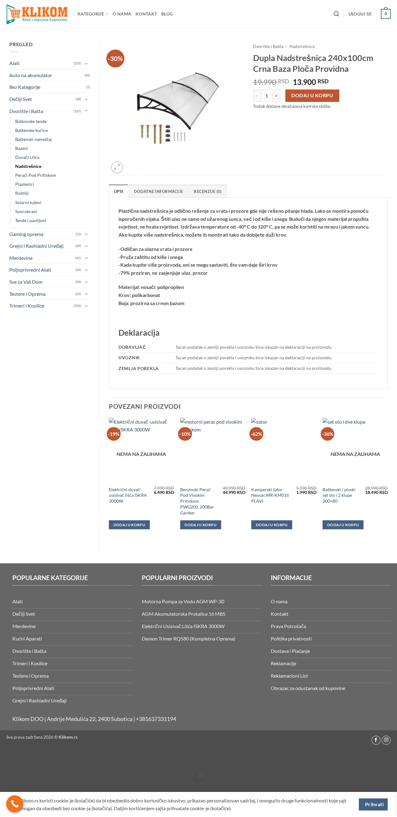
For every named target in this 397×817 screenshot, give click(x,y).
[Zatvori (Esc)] (60, 762)
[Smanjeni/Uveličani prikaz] (6, 762)
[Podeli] (42, 762)
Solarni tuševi (28, 202)
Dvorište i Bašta (26, 111)
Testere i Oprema (27, 294)
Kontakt (146, 13)
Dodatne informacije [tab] (158, 191)
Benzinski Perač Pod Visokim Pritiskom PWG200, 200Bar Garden (197, 501)
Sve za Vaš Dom (25, 282)
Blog (167, 13)
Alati (14, 63)
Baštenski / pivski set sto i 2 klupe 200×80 (339, 495)
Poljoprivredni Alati (30, 270)
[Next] (387, 479)
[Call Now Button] (14, 803)
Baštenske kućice (31, 130)
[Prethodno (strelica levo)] (6, 788)
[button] (360, 14)
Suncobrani (26, 211)
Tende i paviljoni (30, 220)
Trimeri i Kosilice (26, 305)
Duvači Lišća (27, 157)
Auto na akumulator (30, 75)
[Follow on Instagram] (386, 740)
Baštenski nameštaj (33, 139)
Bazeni (21, 148)
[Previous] (109, 479)
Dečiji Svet (20, 99)
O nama (122, 13)
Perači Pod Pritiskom (35, 175)
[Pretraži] (336, 14)
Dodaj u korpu (312, 95)
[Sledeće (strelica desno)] (24, 788)
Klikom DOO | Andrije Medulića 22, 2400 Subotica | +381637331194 (94, 719)
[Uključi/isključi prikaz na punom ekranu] (24, 762)
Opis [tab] (118, 191)
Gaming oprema (26, 234)
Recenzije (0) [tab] (207, 191)
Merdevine (21, 258)
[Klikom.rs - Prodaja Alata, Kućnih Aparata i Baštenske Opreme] (37, 14)
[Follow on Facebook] (376, 740)
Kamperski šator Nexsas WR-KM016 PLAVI (270, 495)
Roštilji (22, 193)
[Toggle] (86, 63)
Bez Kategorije (24, 87)
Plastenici (24, 184)
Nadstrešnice (28, 166)
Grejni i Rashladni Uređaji (36, 246)
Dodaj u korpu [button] (200, 525)
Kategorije (91, 13)
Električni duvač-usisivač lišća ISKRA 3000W (128, 495)
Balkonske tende (31, 121)
